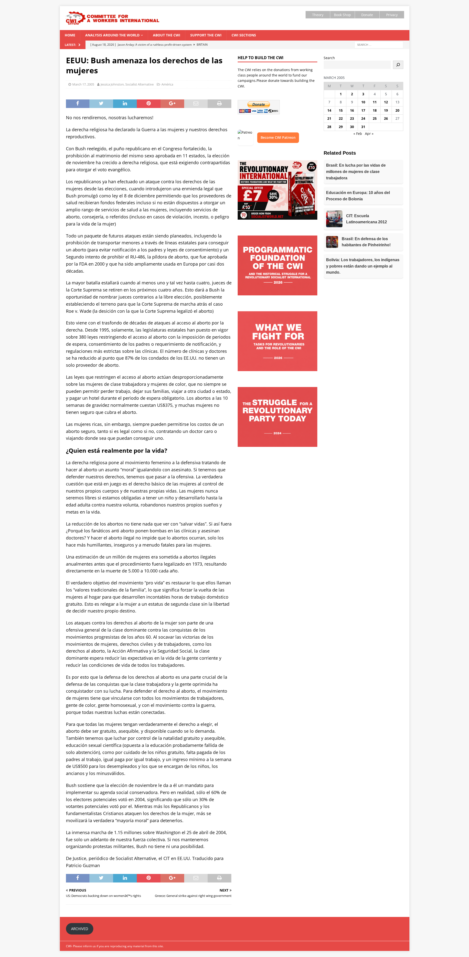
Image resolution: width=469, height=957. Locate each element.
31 (363, 126)
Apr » (369, 133)
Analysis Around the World (112, 35)
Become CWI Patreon (278, 137)
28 (329, 126)
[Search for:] (378, 44)
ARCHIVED (79, 928)
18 (375, 110)
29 (341, 126)
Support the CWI (206, 35)
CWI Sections (244, 35)
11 (375, 102)
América (167, 84)
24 (363, 118)
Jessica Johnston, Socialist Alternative (127, 84)
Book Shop (342, 14)
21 (329, 118)
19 (386, 110)
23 (352, 118)
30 (352, 126)
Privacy (392, 14)
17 (363, 110)
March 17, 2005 (83, 84)
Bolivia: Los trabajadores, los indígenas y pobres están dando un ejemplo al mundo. (362, 266)
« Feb (357, 133)
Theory (317, 14)
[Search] (398, 65)
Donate (367, 14)
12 (386, 102)
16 (352, 110)
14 (329, 110)
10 (363, 102)
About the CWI (166, 35)
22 (341, 118)
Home (70, 35)
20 (397, 110)
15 (341, 110)
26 (386, 118)
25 (375, 118)
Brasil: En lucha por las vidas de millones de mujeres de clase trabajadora (356, 171)
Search (329, 57)
